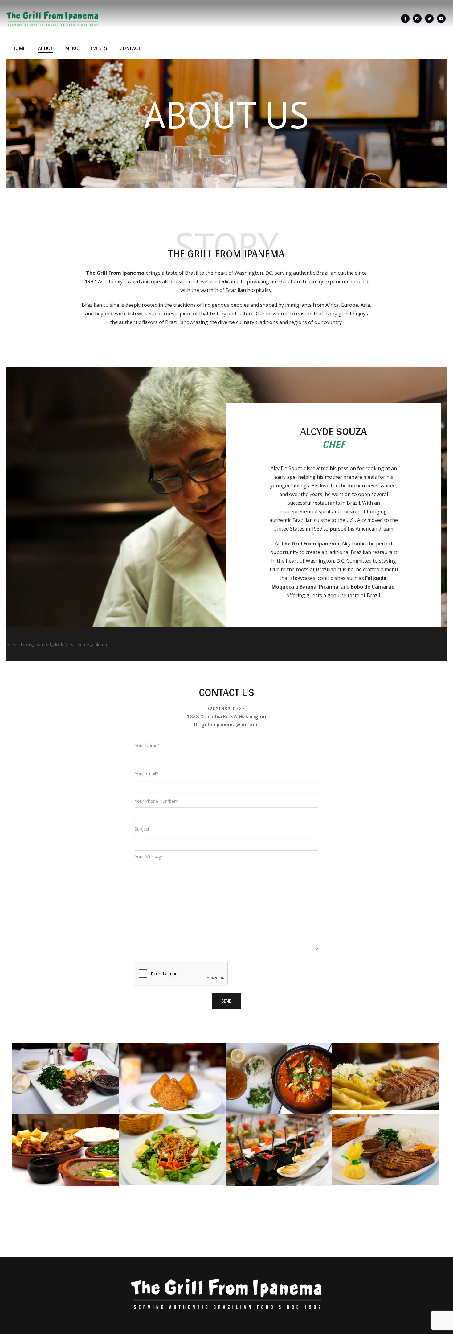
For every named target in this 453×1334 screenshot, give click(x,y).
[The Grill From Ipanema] (226, 1293)
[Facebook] (405, 18)
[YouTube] (441, 18)
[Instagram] (417, 18)
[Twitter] (429, 18)
